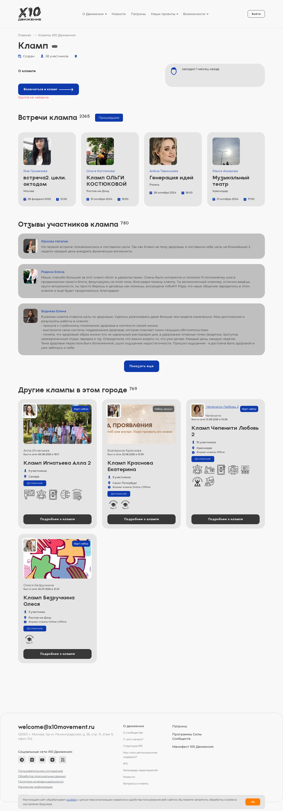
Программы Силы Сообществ (187, 736)
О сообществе (133, 732)
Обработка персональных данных (42, 776)
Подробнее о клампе (57, 519)
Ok (253, 801)
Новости (119, 14)
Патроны (138, 14)
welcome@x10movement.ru (56, 727)
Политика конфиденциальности (40, 781)
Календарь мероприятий (140, 770)
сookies (71, 799)
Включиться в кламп (40, 89)
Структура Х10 (133, 746)
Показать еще (142, 366)
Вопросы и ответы (135, 783)
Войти (256, 13)
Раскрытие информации (35, 786)
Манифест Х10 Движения (193, 747)
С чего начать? (133, 739)
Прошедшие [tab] (109, 118)
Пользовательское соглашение (40, 771)
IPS (125, 763)
